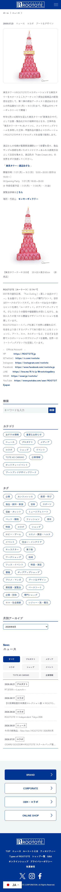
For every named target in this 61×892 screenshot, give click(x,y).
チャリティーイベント (17, 464)
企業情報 (36, 457)
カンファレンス (25, 496)
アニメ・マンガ (13, 579)
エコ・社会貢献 (13, 602)
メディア (45, 442)
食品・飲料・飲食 (14, 504)
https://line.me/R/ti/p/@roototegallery (34, 371)
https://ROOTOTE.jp (25, 353)
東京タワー (11, 165)
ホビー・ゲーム (13, 534)
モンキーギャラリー (28, 198)
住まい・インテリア (32, 541)
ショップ (24, 449)
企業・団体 (11, 594)
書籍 (8, 572)
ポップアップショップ (28, 572)
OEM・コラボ (30, 802)
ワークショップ (13, 557)
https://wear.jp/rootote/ (24, 375)
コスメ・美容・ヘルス (39, 534)
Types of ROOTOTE (19, 856)
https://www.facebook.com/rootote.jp (35, 367)
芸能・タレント (13, 511)
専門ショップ (30, 594)
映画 (8, 526)
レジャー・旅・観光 (38, 602)
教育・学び (46, 496)
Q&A (49, 856)
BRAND (30, 775)
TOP (8, 851)
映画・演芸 (36, 564)
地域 (30, 557)
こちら (19, 192)
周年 (49, 519)
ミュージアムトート (38, 511)
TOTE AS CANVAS (15, 457)
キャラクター (12, 549)
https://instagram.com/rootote (31, 362)
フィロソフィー (47, 851)
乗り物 (29, 549)
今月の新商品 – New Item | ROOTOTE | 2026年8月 (29, 730)
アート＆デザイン (37, 579)
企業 (8, 496)
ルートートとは (30, 851)
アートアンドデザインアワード (21, 472)
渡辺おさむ (24, 165)
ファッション (32, 519)
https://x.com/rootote (27, 358)
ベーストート (35, 587)
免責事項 (30, 866)
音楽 (33, 504)
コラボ (9, 449)
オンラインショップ (18, 861)
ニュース (16, 13)
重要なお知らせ (34, 434)
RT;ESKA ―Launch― (15, 689)
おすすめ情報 (12, 434)
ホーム (6, 13)
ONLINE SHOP (30, 815)
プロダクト (27, 442)
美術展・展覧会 (13, 587)
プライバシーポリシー (41, 861)
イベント (40, 449)
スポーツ (47, 504)
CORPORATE (30, 788)
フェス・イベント (14, 564)
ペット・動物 (12, 519)
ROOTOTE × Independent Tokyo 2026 (24, 716)
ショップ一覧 (38, 856)
